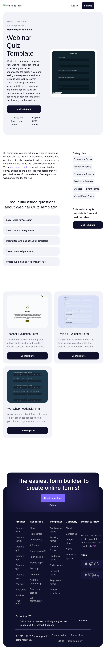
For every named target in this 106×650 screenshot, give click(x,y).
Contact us (71, 533)
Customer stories (35, 591)
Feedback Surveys (83, 181)
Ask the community (35, 581)
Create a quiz (19, 548)
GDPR (61, 641)
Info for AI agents (71, 556)
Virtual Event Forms (84, 196)
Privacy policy (58, 635)
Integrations (36, 539)
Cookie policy (75, 641)
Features (34, 574)
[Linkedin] (83, 528)
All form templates (55, 591)
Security (34, 568)
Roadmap (20, 595)
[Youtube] (101, 528)
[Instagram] (89, 528)
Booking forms (54, 539)
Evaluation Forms (83, 159)
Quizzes (78, 188)
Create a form (19, 530)
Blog (32, 528)
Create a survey (19, 539)
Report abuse (69, 541)
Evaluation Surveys (84, 174)
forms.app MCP (38, 551)
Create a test (19, 567)
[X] (95, 528)
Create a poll (19, 558)
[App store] (92, 564)
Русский (83, 607)
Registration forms (56, 582)
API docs (34, 545)
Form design (36, 556)
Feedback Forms (82, 166)
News (69, 548)
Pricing (19, 584)
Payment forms (54, 573)
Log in (74, 5)
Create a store (19, 576)
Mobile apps (36, 562)
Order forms (56, 565)
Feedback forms (55, 558)
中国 (81, 613)
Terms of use (77, 635)
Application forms (56, 530)
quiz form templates (20, 167)
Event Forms (92, 188)
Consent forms (54, 548)
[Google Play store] (92, 575)
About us (70, 528)
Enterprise (20, 589)
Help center (36, 533)
